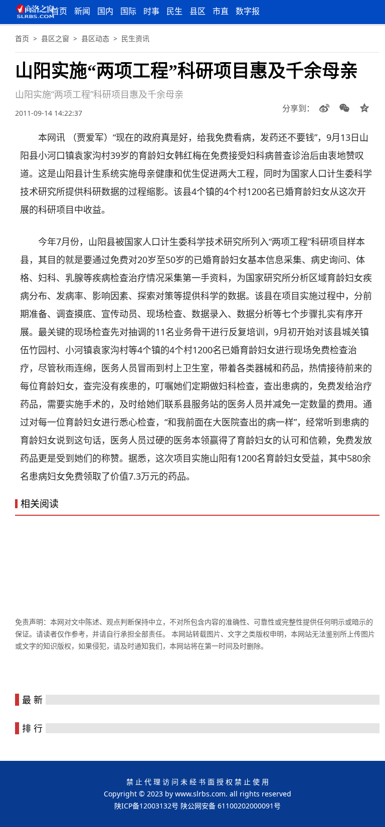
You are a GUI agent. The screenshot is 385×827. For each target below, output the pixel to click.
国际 (128, 11)
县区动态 (95, 38)
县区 (197, 11)
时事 (151, 11)
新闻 (82, 11)
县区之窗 (55, 38)
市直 (221, 11)
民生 (174, 11)
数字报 (248, 11)
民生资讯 (135, 38)
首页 (59, 11)
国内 (105, 11)
